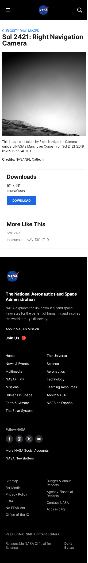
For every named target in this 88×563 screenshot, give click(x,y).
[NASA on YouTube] (39, 439)
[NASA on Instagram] (19, 439)
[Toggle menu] (8, 10)
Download (21, 200)
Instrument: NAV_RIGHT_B (28, 240)
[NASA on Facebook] (9, 439)
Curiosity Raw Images (20, 31)
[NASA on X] (29, 439)
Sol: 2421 (14, 233)
